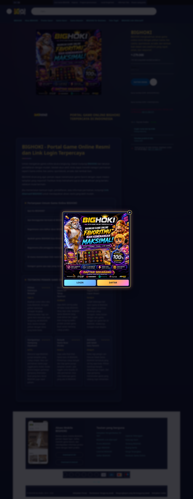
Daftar (113, 282)
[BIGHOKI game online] (96, 245)
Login (80, 282)
